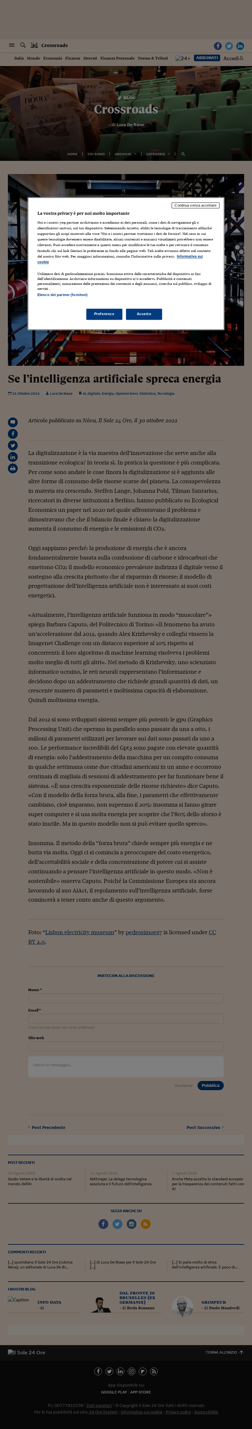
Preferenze (104, 314)
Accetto (144, 314)
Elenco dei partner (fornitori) (62, 295)
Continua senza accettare (196, 205)
